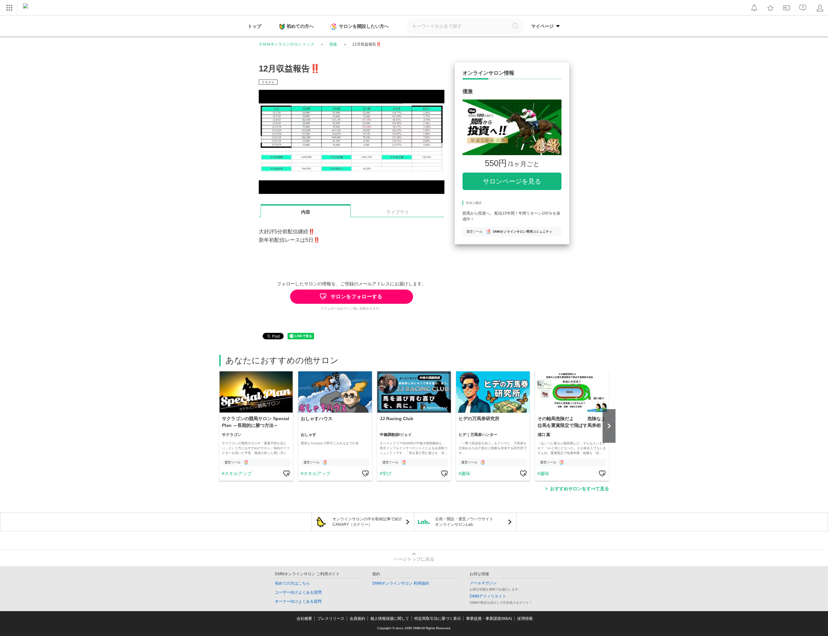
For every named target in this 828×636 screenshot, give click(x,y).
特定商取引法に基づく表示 (437, 618)
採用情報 (525, 618)
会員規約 (357, 618)
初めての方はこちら (292, 583)
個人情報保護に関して (389, 618)
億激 (333, 44)
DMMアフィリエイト (488, 596)
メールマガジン (483, 583)
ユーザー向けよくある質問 (298, 592)
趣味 (465, 473)
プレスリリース (330, 618)
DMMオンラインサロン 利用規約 (400, 583)
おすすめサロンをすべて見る (579, 488)
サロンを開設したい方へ (364, 26)
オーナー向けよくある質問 (298, 601)
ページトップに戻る (414, 559)
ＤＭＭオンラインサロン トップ (286, 44)
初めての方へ (300, 26)
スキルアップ (238, 473)
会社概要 (304, 618)
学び (386, 473)
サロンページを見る (512, 181)
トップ (254, 26)
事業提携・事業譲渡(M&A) (489, 618)
